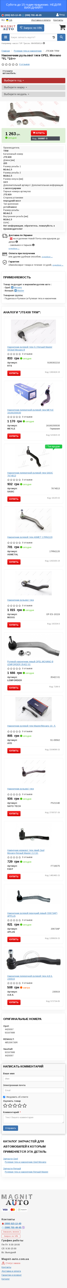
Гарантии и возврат (12, 1275)
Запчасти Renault (12, 1168)
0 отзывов (24, 64)
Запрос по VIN (32, 28)
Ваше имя (8, 1073)
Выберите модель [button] (16, 94)
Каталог (6, 1279)
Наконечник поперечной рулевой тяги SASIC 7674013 (30, 474)
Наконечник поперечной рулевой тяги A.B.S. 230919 (30, 977)
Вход (62, 14)
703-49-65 (13, 1227)
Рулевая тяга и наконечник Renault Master (26, 1172)
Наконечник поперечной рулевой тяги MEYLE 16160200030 (30, 411)
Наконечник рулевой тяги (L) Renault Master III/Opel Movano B (29, 348)
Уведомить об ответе (17, 1097)
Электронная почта (14, 1085)
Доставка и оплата (40, 20)
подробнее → (14, 248)
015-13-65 (13, 1223)
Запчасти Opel (10, 1158)
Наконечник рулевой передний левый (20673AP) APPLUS (32, 914)
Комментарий (11, 1112)
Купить (40, 133)
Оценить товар (12, 1101)
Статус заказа (12, 1263)
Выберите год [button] (13, 80)
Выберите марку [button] (14, 87)
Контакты (58, 20)
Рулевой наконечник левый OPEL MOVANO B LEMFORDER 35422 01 (30, 663)
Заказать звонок (11, 1232)
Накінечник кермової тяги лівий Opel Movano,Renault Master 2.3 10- (25, 851)
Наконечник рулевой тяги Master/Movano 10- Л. (31, 726)
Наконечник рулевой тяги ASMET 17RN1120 (30, 537)
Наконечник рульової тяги (20, 600)
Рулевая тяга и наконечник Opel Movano (25, 1162)
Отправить (10, 1128)
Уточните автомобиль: (9, 72)
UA (10, 20)
